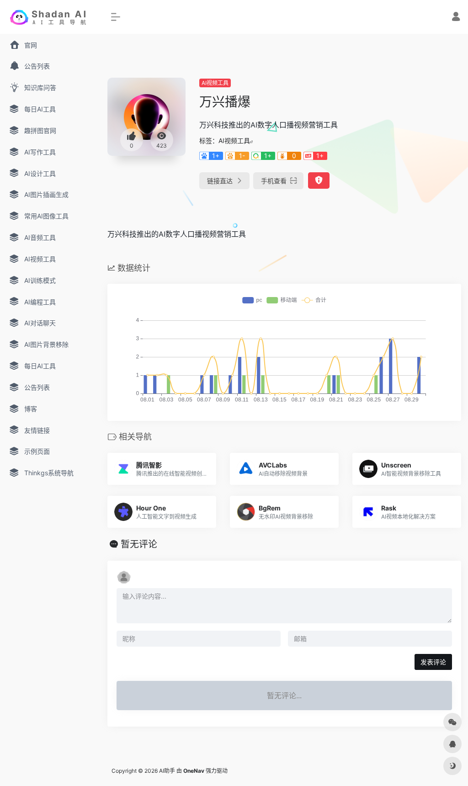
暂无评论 (139, 544)
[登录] (456, 17)
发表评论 (433, 662)
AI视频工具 (215, 83)
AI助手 (167, 770)
